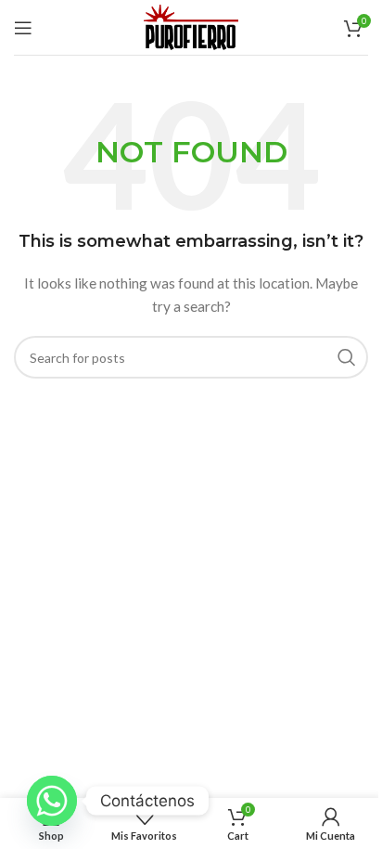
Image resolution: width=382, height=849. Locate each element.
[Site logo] (190, 25)
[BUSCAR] (346, 357)
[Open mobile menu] (23, 27)
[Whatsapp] (52, 801)
